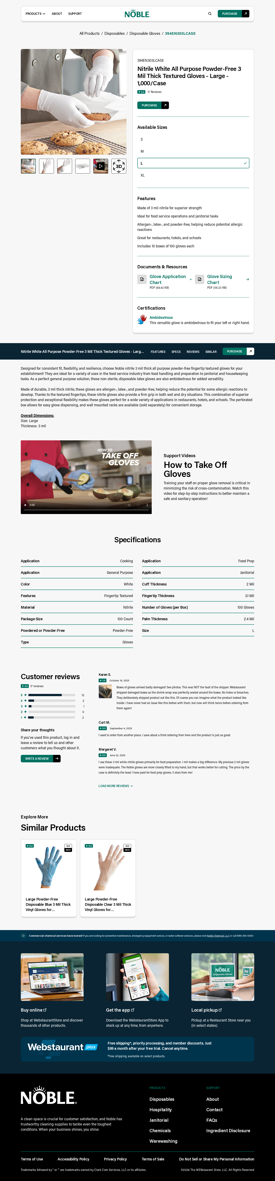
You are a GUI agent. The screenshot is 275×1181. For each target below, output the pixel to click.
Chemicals (160, 1130)
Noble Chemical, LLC (218, 935)
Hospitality (160, 1109)
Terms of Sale (153, 1159)
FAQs (211, 1120)
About (57, 14)
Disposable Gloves (144, 33)
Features (158, 352)
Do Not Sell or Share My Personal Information (216, 1159)
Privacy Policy (115, 1159)
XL (143, 175)
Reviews (193, 352)
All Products (90, 33)
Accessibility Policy (73, 1159)
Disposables (114, 33)
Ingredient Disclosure (228, 1130)
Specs (176, 352)
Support (75, 14)
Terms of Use (32, 1159)
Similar (211, 352)
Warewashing (163, 1141)
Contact (214, 1109)
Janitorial (158, 1120)
